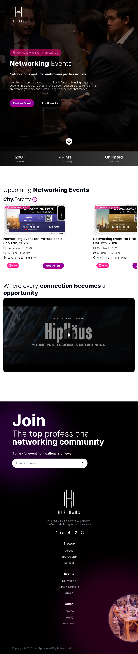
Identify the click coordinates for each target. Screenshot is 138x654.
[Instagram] (56, 532)
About (69, 550)
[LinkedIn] (62, 532)
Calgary (69, 617)
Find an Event (22, 103)
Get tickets (53, 265)
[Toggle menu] (126, 14)
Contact (69, 562)
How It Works (49, 103)
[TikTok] (69, 532)
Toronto (69, 611)
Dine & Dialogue (69, 587)
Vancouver (69, 623)
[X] (82, 532)
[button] (69, 335)
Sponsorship (69, 556)
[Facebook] (76, 532)
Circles (69, 593)
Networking (69, 580)
